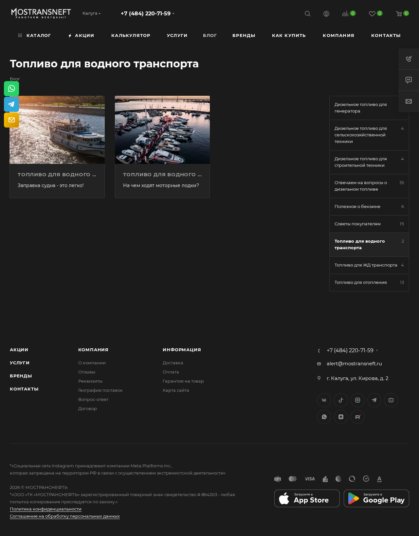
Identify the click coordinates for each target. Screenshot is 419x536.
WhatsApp (324, 417)
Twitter (341, 400)
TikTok (358, 417)
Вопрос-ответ (93, 399)
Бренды (21, 375)
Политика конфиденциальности (46, 508)
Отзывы (86, 371)
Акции (19, 349)
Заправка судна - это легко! (51, 185)
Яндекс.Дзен (341, 417)
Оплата (171, 371)
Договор (87, 408)
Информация (182, 349)
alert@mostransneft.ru (354, 363)
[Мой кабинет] (326, 14)
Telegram (374, 400)
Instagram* (358, 400)
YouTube (391, 400)
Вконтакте (324, 400)
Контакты (24, 388)
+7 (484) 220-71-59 (146, 13)
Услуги (20, 362)
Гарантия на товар (183, 381)
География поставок (100, 390)
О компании (92, 362)
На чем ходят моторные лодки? (161, 185)
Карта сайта (176, 390)
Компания (93, 349)
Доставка (173, 362)
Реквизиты (90, 381)
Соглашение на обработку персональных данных (65, 516)
